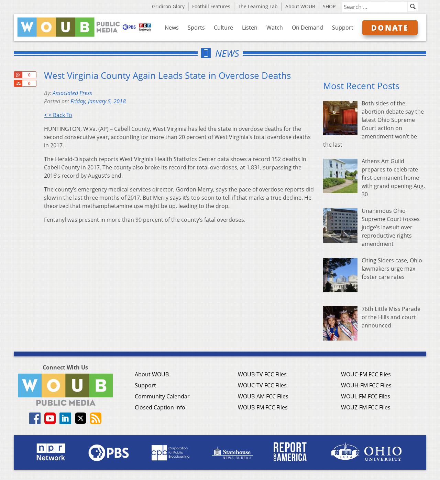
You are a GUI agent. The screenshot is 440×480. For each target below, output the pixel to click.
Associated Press (72, 93)
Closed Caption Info (160, 407)
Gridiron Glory (168, 6)
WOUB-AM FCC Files (263, 396)
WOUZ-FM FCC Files (365, 407)
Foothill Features (211, 6)
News (172, 27)
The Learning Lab (258, 6)
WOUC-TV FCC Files (262, 385)
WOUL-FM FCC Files (365, 396)
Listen (249, 27)
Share (18, 83)
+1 (18, 74)
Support (342, 27)
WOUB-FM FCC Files (263, 407)
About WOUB (300, 6)
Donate (390, 27)
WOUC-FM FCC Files (366, 374)
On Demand (307, 27)
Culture (223, 27)
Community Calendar (162, 396)
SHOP (329, 6)
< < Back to (58, 115)
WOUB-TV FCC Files (262, 374)
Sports (196, 27)
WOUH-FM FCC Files (366, 385)
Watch (274, 27)
